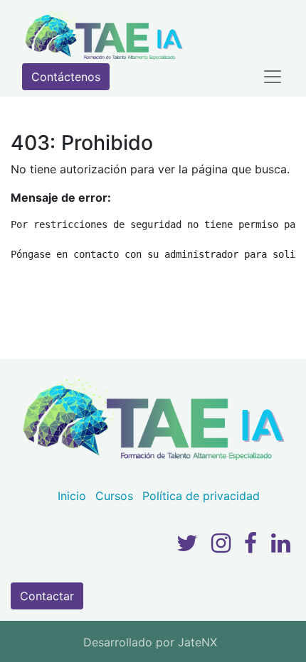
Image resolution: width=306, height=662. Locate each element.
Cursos (114, 496)
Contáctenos (65, 77)
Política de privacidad (201, 496)
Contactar (47, 596)
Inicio (72, 496)
